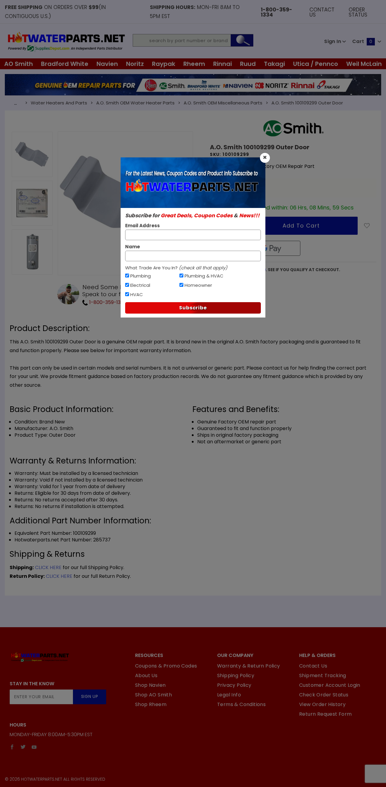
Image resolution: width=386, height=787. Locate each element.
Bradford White (64, 64)
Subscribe (193, 307)
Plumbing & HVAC (204, 276)
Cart (362, 41)
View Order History (322, 704)
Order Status (358, 11)
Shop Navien (150, 685)
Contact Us (321, 11)
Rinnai (222, 64)
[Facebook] (12, 747)
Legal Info (229, 694)
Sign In (333, 41)
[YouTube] (34, 747)
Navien (107, 64)
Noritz (135, 64)
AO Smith (18, 64)
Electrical (140, 285)
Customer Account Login (329, 685)
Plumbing (140, 276)
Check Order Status (323, 694)
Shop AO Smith (153, 694)
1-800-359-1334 (107, 302)
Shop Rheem (150, 704)
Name (132, 246)
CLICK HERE (48, 567)
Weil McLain (364, 64)
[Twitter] (23, 747)
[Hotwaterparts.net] (66, 41)
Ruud (248, 64)
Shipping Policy (235, 675)
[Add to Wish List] (367, 226)
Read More (223, 172)
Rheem (194, 64)
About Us (146, 675)
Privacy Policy (234, 685)
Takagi (274, 64)
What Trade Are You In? (176, 268)
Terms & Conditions (241, 704)
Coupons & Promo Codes (166, 665)
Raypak (163, 64)
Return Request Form (325, 714)
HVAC (136, 294)
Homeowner (198, 285)
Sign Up (89, 696)
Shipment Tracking (322, 675)
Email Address (142, 225)
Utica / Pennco (315, 64)
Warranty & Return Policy (248, 665)
